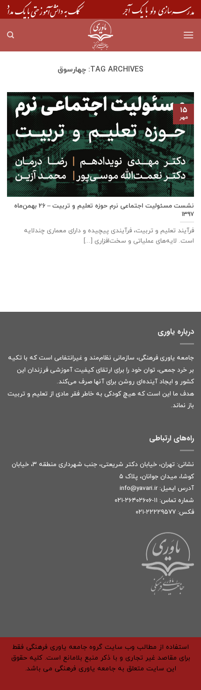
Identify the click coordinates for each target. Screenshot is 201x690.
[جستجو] (10, 35)
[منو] (188, 34)
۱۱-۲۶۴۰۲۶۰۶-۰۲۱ (136, 500)
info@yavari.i (138, 488)
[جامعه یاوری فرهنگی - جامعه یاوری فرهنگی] (100, 35)
